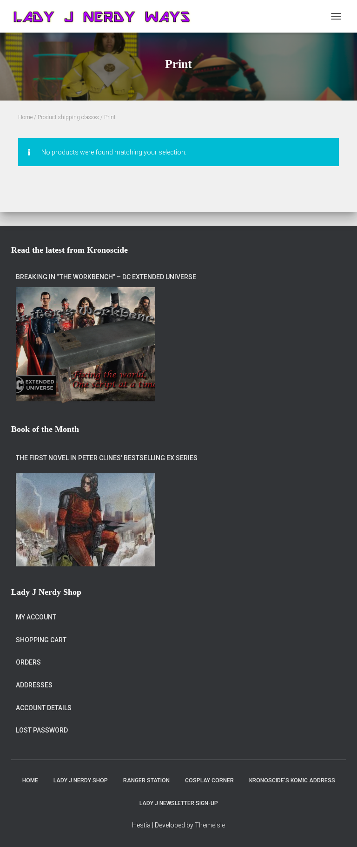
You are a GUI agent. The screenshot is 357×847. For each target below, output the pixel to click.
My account (36, 617)
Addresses (34, 685)
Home (25, 117)
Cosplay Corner (209, 780)
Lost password (42, 730)
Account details (44, 708)
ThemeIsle (210, 825)
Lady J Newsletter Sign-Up (178, 803)
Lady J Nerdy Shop (80, 780)
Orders (28, 662)
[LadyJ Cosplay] (105, 16)
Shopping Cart (41, 640)
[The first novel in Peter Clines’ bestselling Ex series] (85, 520)
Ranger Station (146, 780)
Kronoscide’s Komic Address (292, 780)
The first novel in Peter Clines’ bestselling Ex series (107, 458)
